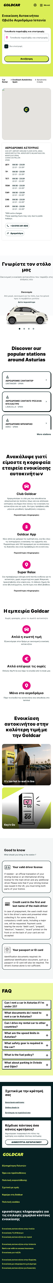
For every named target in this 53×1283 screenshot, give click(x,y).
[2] (24, 329)
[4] (33, 329)
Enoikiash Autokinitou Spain (22, 81)
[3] (29, 329)
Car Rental (5, 81)
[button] (26, 110)
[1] (19, 329)
